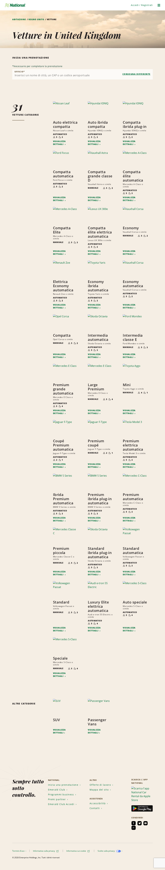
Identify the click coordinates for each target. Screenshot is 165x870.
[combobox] (82, 74)
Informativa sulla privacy (44, 851)
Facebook (133, 823)
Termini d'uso (18, 851)
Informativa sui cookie (76, 851)
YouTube (145, 823)
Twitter (139, 823)
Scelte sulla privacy (106, 851)
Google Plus (133, 828)
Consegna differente (136, 74)
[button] (142, 5)
